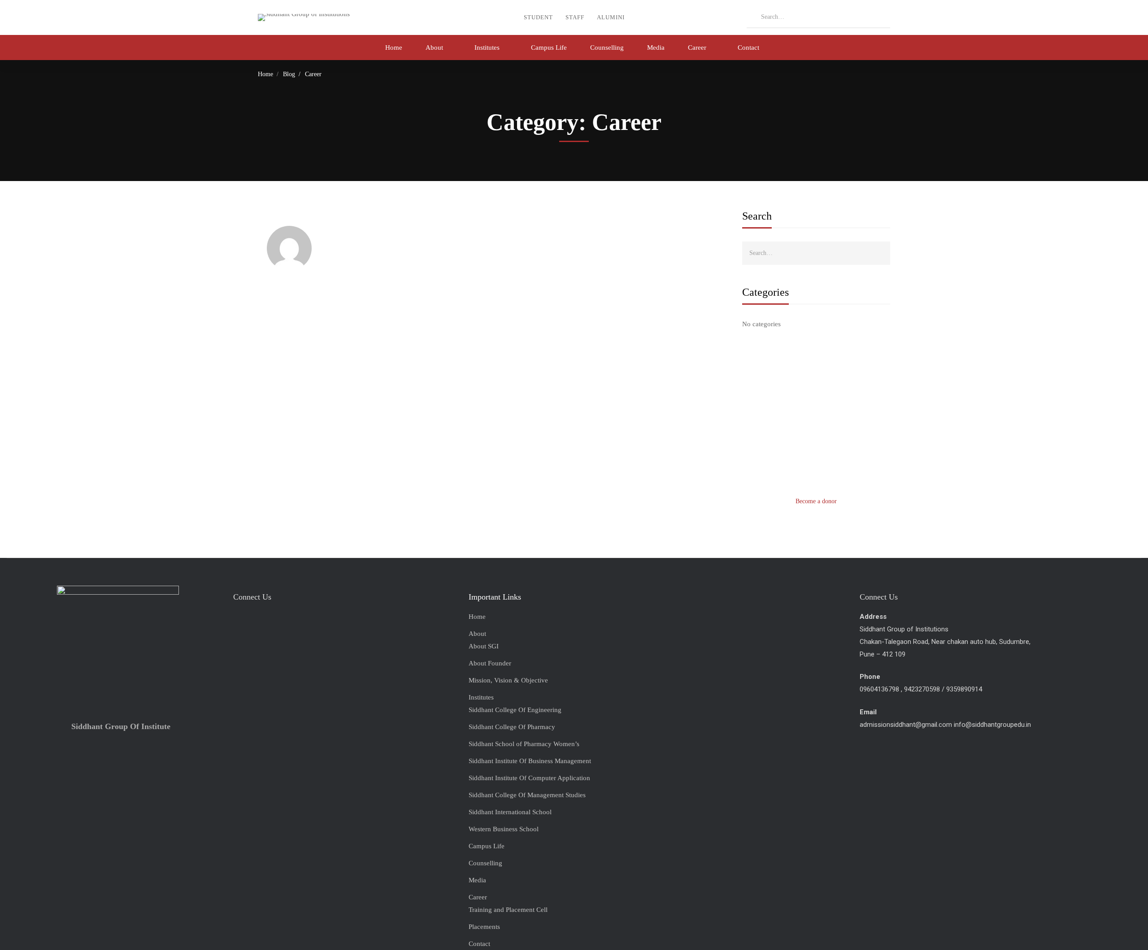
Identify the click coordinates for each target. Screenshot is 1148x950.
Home (265, 74)
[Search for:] (818, 16)
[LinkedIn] (305, 621)
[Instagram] (260, 621)
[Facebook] (237, 621)
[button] (816, 501)
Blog (289, 74)
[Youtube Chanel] (282, 621)
